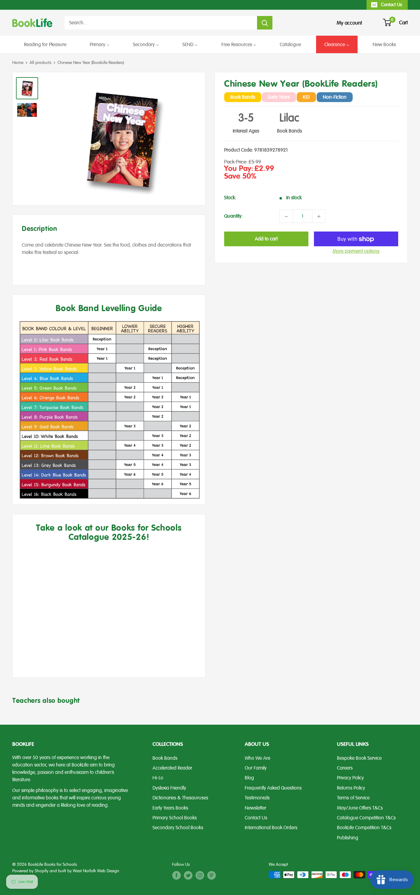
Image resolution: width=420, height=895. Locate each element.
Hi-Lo (158, 778)
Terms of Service (353, 798)
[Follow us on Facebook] (176, 875)
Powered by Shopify (30, 870)
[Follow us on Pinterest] (211, 875)
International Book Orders (271, 828)
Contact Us (391, 4)
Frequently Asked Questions (273, 788)
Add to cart (266, 239)
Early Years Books (170, 808)
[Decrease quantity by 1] (286, 216)
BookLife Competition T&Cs (364, 828)
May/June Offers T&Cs (360, 808)
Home (17, 62)
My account (349, 23)
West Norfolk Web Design (96, 870)
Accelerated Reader (172, 768)
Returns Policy (351, 788)
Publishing (347, 838)
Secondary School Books (178, 828)
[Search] (264, 23)
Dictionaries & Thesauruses (180, 798)
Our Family (256, 768)
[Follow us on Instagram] (200, 875)
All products (40, 62)
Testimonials (257, 798)
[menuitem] (45, 44)
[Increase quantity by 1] (318, 216)
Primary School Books (175, 818)
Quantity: (233, 216)
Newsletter (255, 808)
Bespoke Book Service (359, 758)
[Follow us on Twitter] (188, 875)
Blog (249, 778)
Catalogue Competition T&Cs (366, 818)
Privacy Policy (350, 778)
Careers (345, 768)
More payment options (356, 251)
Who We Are (257, 758)
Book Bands (165, 758)
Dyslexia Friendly (169, 788)
